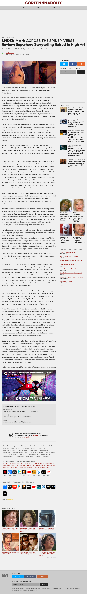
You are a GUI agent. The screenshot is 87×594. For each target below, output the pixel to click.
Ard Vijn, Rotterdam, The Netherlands (71, 260)
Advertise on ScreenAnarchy (72, 588)
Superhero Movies (28, 7)
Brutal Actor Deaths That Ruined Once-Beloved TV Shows (27, 530)
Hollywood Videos (51, 7)
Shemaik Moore (44, 450)
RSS (43, 576)
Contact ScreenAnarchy (33, 588)
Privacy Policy (46, 588)
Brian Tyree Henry (9, 446)
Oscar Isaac (20, 456)
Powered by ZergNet (51, 557)
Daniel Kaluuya (22, 446)
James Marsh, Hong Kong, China (69, 269)
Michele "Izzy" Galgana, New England (71, 273)
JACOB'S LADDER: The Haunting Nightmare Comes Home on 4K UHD (76, 164)
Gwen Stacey (34, 446)
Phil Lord (21, 454)
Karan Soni (42, 448)
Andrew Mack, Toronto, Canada (69, 256)
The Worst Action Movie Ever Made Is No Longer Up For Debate (66, 216)
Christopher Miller (33, 454)
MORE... (62, 285)
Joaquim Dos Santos (36, 452)
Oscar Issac (33, 450)
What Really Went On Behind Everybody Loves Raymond (79, 239)
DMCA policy (26, 437)
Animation (29, 456)
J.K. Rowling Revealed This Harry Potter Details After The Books (47, 553)
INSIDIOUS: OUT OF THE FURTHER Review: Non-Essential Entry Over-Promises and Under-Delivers (76, 151)
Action (38, 456)
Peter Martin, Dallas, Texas (68, 252)
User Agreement (57, 588)
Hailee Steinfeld (46, 446)
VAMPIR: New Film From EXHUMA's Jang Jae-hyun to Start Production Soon (76, 112)
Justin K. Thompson (9, 454)
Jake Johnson (15, 448)
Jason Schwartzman (29, 448)
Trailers (61, 7)
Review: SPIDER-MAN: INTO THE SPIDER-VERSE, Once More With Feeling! (26, 467)
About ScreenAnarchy (18, 588)
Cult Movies (40, 7)
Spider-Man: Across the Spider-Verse (15, 452)
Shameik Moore (8, 456)
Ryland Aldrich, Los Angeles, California (71, 277)
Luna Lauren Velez (9, 450)
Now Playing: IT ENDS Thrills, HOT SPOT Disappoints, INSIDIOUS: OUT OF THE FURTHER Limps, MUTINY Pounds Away (76, 136)
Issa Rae (6, 448)
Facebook (31, 576)
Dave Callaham (46, 454)
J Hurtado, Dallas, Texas (67, 264)
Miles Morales (22, 450)
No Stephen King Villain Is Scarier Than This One (65, 239)
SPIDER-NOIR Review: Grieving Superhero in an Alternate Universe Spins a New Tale (29, 463)
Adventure (45, 456)
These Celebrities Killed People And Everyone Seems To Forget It (78, 217)
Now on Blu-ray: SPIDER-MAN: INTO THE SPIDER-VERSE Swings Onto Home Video (29, 465)
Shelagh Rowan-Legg (66, 281)
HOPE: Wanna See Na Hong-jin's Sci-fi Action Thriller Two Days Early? (76, 123)
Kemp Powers (50, 452)
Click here (36, 435)
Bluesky (19, 576)
